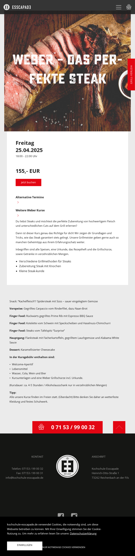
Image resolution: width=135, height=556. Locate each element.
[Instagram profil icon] (74, 516)
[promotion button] (131, 74)
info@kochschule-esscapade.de (24, 477)
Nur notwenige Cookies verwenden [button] (63, 547)
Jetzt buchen (28, 182)
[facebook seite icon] (61, 516)
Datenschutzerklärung (83, 533)
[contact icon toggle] (128, 6)
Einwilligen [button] (24, 545)
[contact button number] (67, 427)
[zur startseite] (67, 466)
